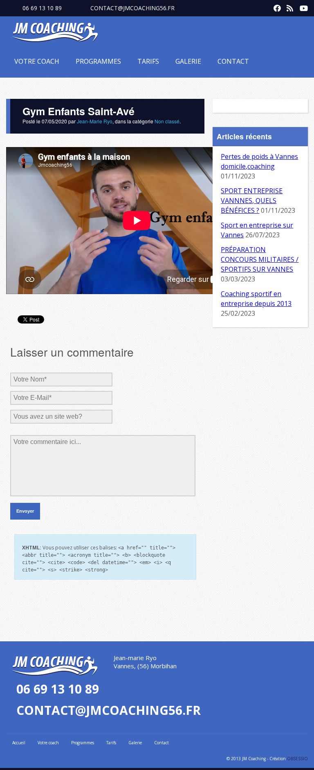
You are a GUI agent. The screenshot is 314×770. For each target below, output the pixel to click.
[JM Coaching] (55, 33)
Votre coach (36, 61)
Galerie (188, 61)
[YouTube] (301, 6)
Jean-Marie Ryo (94, 121)
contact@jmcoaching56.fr (132, 8)
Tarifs (148, 61)
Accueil (18, 742)
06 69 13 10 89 (42, 8)
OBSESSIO (297, 758)
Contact (233, 61)
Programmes (98, 61)
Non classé (167, 121)
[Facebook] (275, 6)
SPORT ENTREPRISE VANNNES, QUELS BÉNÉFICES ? (252, 200)
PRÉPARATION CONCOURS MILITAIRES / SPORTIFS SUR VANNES (259, 259)
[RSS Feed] (288, 6)
